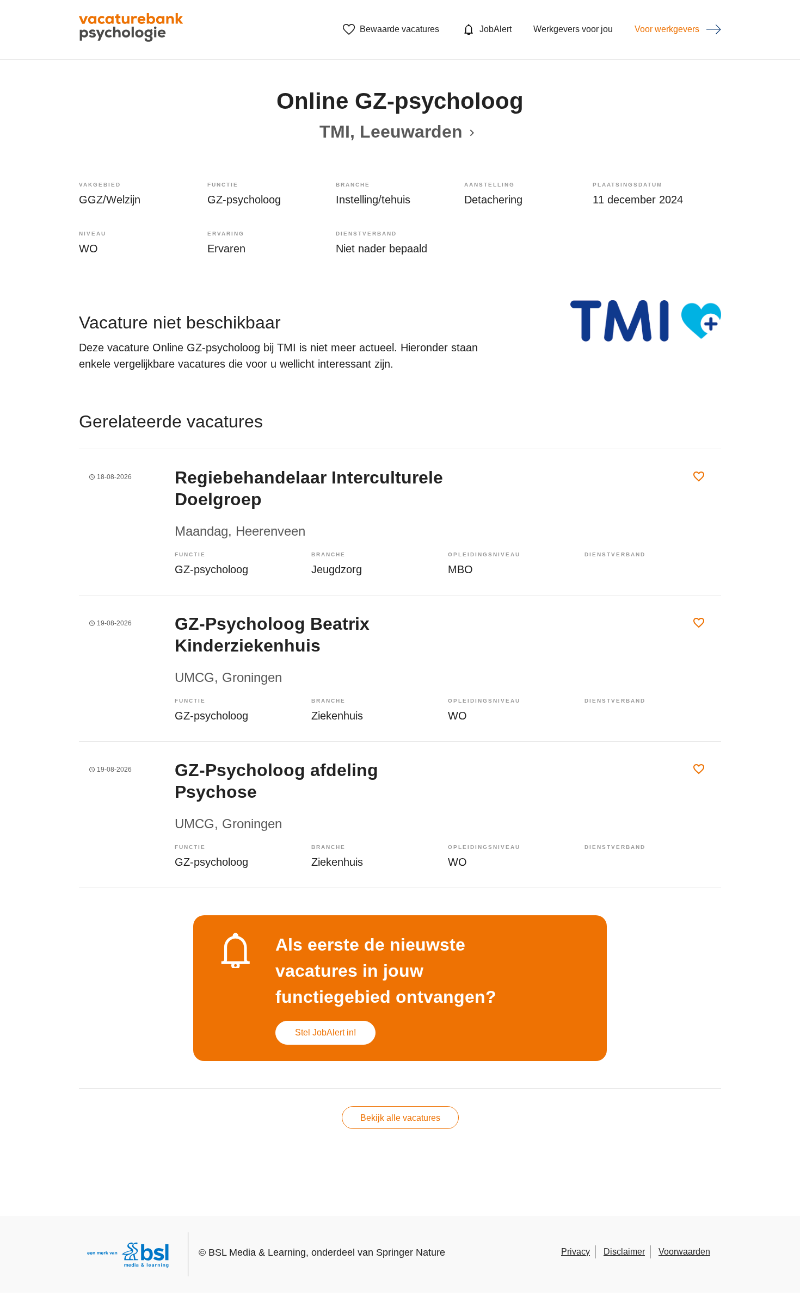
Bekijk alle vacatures (400, 1117)
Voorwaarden (684, 1251)
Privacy (575, 1251)
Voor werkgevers (667, 29)
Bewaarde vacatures (399, 29)
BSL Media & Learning (257, 1252)
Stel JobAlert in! (325, 1032)
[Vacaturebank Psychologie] (131, 29)
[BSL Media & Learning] (128, 1256)
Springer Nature (410, 1252)
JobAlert (495, 29)
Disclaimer (624, 1251)
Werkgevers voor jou (573, 29)
